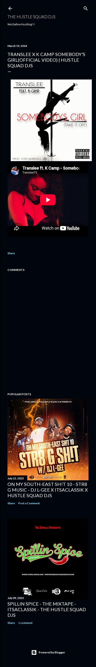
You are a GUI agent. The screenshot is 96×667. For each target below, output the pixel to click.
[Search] (86, 7)
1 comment (25, 623)
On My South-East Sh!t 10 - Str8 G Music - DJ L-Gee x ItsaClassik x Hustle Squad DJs (47, 489)
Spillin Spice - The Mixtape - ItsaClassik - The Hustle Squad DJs (46, 609)
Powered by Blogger (52, 652)
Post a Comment (29, 503)
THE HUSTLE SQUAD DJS (31, 16)
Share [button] (11, 253)
